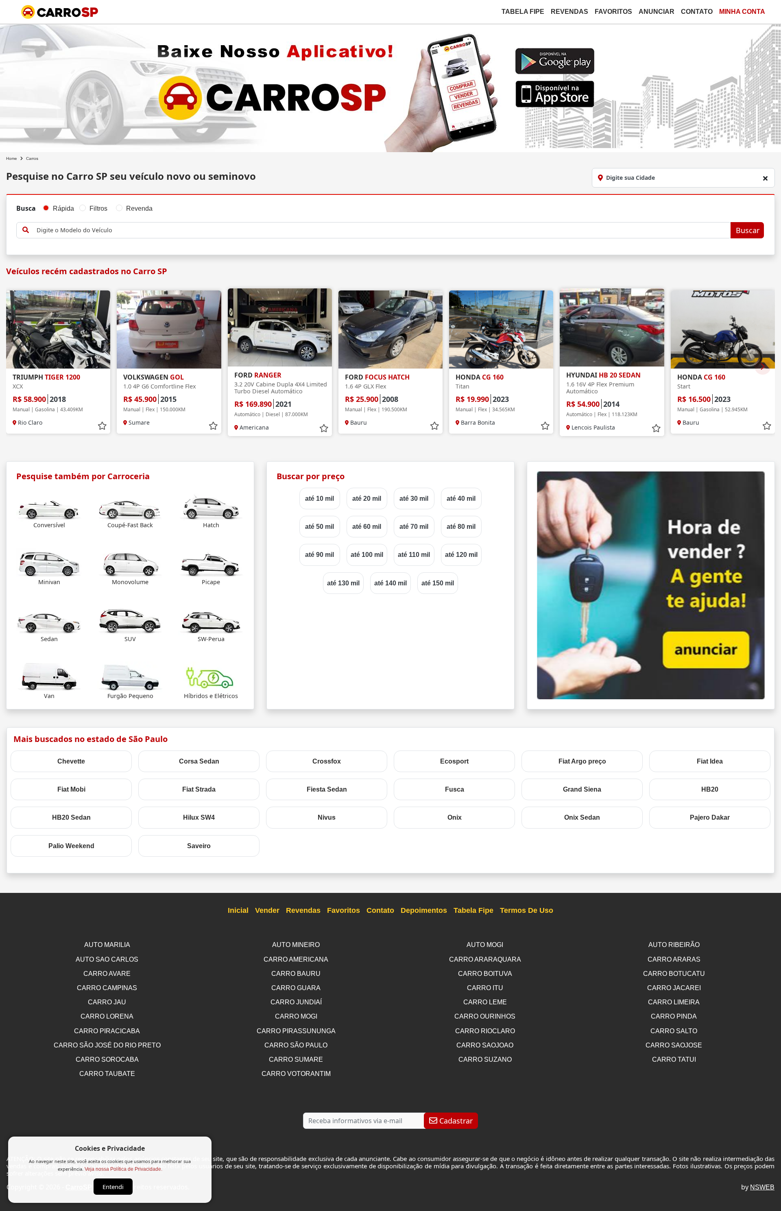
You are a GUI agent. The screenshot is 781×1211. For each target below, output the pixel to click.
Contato (697, 11)
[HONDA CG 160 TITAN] (501, 329)
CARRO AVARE (107, 973)
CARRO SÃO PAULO (295, 1045)
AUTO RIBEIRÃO (674, 944)
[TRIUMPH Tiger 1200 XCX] (58, 329)
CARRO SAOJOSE (674, 1045)
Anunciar (656, 11)
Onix (454, 817)
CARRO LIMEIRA (674, 1002)
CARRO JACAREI (674, 987)
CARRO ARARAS (674, 959)
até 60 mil (366, 526)
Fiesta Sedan (327, 789)
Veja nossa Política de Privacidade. (123, 1169)
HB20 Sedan (71, 817)
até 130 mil (343, 583)
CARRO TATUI (674, 1059)
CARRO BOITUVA (485, 973)
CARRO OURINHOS (484, 1016)
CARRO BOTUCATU (674, 973)
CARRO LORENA (107, 1016)
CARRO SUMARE (296, 1059)
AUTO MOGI (485, 944)
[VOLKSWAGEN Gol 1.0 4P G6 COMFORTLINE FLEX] (169, 329)
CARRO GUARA (296, 987)
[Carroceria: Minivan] (49, 562)
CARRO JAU (107, 1002)
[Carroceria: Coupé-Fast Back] (130, 505)
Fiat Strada (199, 789)
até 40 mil (461, 498)
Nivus (327, 817)
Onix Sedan (582, 817)
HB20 (709, 789)
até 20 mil (366, 498)
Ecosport (454, 761)
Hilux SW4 (199, 817)
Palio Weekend (71, 845)
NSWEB (762, 1187)
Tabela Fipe (523, 11)
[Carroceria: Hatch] (211, 505)
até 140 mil (390, 583)
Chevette (71, 761)
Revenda (139, 208)
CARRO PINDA (674, 1016)
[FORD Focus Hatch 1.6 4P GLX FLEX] (390, 329)
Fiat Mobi (71, 789)
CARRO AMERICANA (296, 959)
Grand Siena (582, 789)
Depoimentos (424, 910)
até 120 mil (461, 554)
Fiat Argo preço (582, 761)
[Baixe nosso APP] (390, 86)
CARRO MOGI (296, 1016)
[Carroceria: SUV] (130, 619)
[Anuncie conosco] (651, 584)
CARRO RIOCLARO (485, 1031)
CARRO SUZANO (485, 1059)
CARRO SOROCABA (107, 1059)
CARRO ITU (485, 987)
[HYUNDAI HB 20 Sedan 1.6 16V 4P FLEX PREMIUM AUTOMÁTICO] (612, 327)
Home (11, 158)
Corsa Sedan (199, 761)
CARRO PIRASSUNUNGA (296, 1031)
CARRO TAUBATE (107, 1073)
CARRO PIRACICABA (107, 1031)
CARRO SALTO (673, 1031)
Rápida (63, 208)
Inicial (238, 910)
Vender (267, 910)
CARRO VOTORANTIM (296, 1073)
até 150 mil (437, 583)
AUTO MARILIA (107, 944)
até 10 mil (319, 498)
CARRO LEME (485, 1002)
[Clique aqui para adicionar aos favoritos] (102, 426)
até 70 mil (413, 526)
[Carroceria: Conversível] (49, 505)
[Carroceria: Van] (49, 676)
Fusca (454, 789)
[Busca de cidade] (765, 178)
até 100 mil (367, 554)
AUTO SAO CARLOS (107, 959)
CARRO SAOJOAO (484, 1045)
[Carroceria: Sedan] (49, 619)
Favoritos (613, 11)
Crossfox (326, 761)
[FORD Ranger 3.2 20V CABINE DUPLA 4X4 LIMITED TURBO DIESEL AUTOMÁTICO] (280, 327)
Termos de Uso (526, 910)
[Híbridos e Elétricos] (211, 676)
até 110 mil (414, 554)
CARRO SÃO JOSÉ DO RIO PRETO (107, 1045)
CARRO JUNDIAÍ (296, 1002)
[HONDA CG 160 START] (723, 329)
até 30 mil (413, 498)
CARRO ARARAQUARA (485, 959)
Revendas (569, 11)
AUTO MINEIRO (296, 944)
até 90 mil (319, 554)
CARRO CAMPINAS (107, 987)
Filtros (98, 208)
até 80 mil (461, 526)
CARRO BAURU (296, 973)
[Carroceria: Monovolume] (130, 562)
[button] (763, 366)
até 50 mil (319, 526)
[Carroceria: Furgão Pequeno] (130, 676)
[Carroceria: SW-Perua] (211, 619)
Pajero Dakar (710, 817)
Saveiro (199, 845)
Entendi (113, 1187)
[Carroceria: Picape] (211, 562)
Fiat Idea (710, 761)
